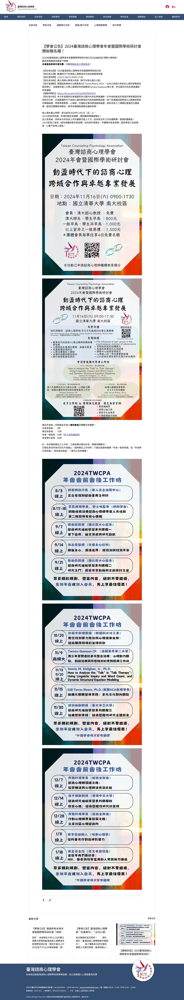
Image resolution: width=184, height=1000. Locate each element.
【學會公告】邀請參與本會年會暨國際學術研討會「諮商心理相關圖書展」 (48, 930)
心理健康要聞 (100, 25)
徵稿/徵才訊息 (82, 25)
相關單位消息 (63, 25)
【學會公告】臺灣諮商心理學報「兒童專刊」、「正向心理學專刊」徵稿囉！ (91, 930)
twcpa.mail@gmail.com (89, 987)
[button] (21, 17)
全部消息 (33, 25)
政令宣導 (116, 25)
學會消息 (47, 25)
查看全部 (151, 918)
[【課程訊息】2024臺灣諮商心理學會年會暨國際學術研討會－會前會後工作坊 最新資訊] (135, 934)
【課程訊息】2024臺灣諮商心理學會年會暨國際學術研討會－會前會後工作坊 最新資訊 (135, 952)
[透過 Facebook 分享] (43, 900)
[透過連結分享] (50, 900)
